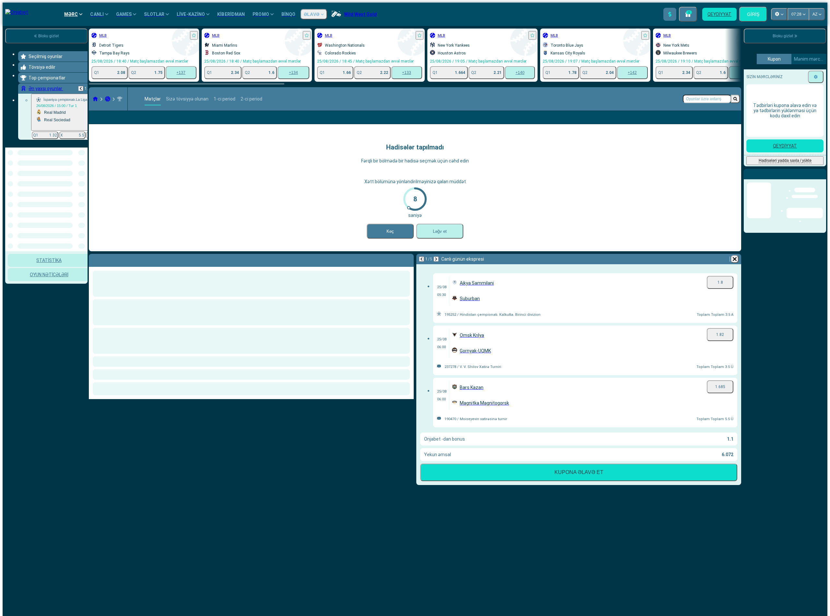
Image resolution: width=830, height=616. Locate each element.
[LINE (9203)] (95, 98)
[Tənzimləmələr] (816, 191)
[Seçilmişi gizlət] (74, 181)
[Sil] (735, 259)
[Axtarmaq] (735, 99)
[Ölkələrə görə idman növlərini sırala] (82, 181)
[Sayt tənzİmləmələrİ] (779, 14)
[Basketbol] (108, 98)
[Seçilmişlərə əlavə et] (194, 35)
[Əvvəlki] (80, 88)
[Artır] (669, 14)
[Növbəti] (436, 259)
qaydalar (790, 129)
